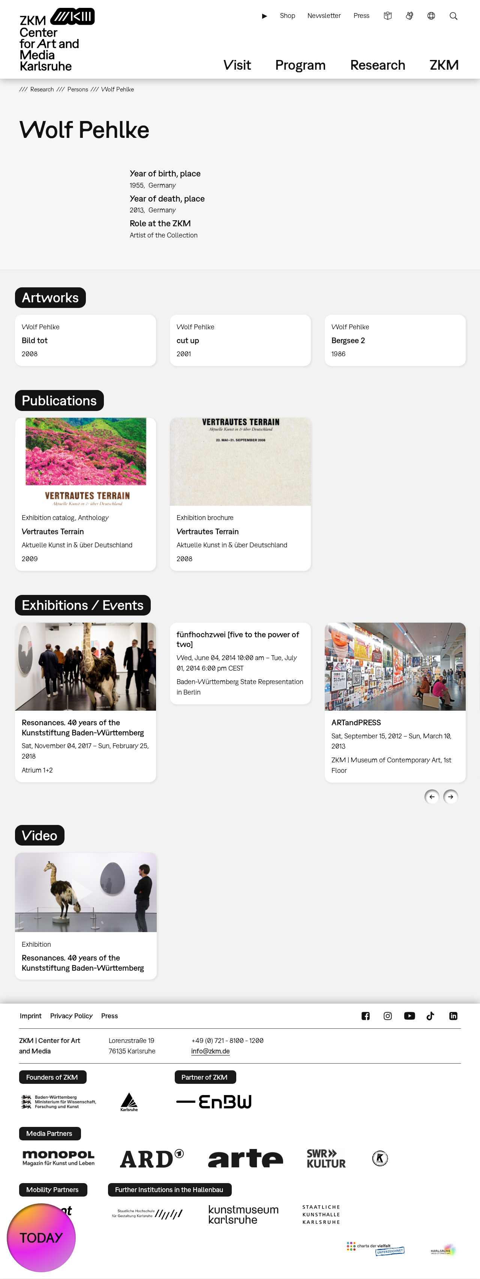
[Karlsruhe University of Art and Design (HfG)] (147, 1214)
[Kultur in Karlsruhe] (379, 1158)
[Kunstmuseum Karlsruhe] (243, 1214)
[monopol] (58, 1158)
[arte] (245, 1158)
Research (378, 65)
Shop (287, 15)
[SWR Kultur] (326, 1158)
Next (450, 796)
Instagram (387, 1016)
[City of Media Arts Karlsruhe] (444, 1250)
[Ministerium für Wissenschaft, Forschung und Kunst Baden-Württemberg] (58, 1102)
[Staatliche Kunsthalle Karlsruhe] (321, 1214)
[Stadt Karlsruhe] (129, 1101)
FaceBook (365, 1016)
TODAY (41, 1238)
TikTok (431, 1016)
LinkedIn (453, 1016)
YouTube (409, 1016)
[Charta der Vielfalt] (375, 1250)
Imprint (31, 1016)
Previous (432, 796)
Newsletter (324, 15)
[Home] (68, 39)
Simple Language (387, 16)
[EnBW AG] (213, 1102)
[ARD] (152, 1158)
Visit (237, 65)
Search (453, 16)
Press (361, 15)
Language (431, 16)
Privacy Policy (71, 1016)
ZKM (444, 65)
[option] (85, 340)
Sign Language (409, 16)
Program (300, 65)
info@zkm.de (210, 1051)
